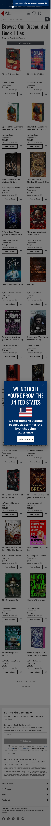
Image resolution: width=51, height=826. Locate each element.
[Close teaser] (12, 7)
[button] (31, 3)
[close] (43, 385)
